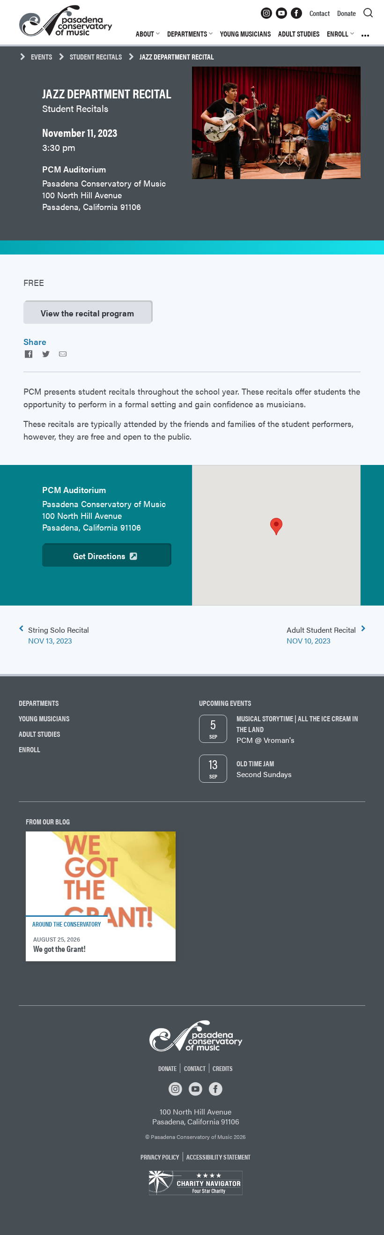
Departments (39, 702)
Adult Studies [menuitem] (298, 33)
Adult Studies (39, 733)
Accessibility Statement (218, 1156)
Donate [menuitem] (346, 12)
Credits (223, 1068)
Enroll (29, 749)
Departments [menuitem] (187, 33)
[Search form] (368, 13)
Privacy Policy (159, 1156)
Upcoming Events (225, 702)
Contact (195, 1068)
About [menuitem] (145, 33)
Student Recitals (96, 56)
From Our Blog (48, 821)
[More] (367, 33)
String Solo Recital (58, 635)
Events (41, 56)
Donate (167, 1068)
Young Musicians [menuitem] (245, 33)
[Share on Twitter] (45, 353)
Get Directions (99, 555)
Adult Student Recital (321, 635)
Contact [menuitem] (320, 12)
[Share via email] (63, 353)
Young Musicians (44, 718)
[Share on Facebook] (28, 353)
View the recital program (87, 313)
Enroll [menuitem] (337, 33)
